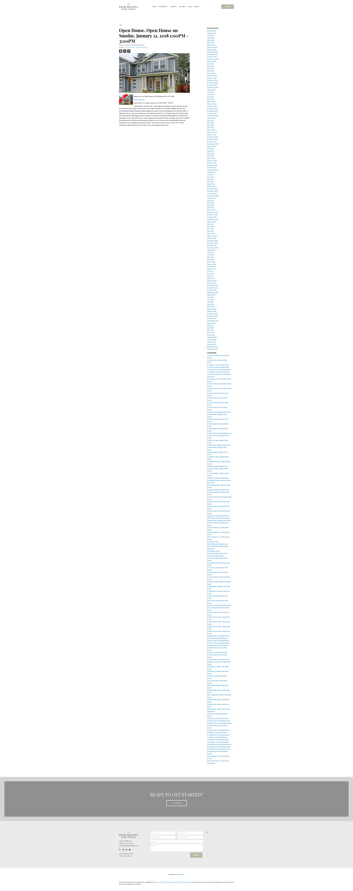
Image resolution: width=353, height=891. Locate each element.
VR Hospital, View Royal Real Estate (219, 747)
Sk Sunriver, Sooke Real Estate (217, 652)
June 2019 (210, 226)
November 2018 (212, 243)
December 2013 (212, 347)
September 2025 (213, 59)
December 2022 (212, 137)
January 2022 (211, 163)
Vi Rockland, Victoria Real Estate (218, 742)
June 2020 (210, 203)
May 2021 (210, 179)
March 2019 (211, 234)
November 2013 (212, 349)
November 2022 (212, 139)
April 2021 (210, 182)
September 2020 (213, 196)
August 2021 (211, 172)
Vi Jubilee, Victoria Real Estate (217, 737)
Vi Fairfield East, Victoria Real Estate (219, 723)
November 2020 (212, 191)
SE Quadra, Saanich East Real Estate (219, 605)
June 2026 (210, 38)
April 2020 (210, 208)
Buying (173, 7)
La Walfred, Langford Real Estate (218, 478)
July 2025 (210, 64)
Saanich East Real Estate (215, 556)
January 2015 (211, 340)
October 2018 (211, 245)
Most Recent (211, 31)
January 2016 (211, 311)
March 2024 (211, 102)
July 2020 (210, 201)
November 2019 (212, 215)
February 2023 (212, 132)
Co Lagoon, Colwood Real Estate (218, 365)
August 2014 (211, 342)
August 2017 (211, 269)
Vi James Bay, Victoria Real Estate (218, 735)
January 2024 (211, 106)
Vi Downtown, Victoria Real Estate (218, 721)
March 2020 (211, 210)
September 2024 (213, 87)
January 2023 (211, 135)
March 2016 (211, 307)
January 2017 (211, 283)
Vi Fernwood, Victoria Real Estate (218, 730)
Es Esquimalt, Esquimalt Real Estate (219, 412)
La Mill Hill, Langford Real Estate (217, 466)
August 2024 (211, 90)
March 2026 (211, 45)
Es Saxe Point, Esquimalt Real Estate (219, 433)
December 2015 (212, 314)
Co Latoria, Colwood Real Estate (218, 367)
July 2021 (210, 175)
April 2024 (210, 99)
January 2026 (211, 50)
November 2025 (212, 54)
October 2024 (212, 85)
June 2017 (210, 274)
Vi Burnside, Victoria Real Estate (217, 718)
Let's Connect (176, 803)
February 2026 (212, 47)
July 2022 (210, 149)
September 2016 (212, 293)
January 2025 (211, 78)
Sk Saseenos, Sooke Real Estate (217, 645)
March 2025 (211, 73)
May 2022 (210, 153)
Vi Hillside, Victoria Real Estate (217, 733)
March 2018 (211, 262)
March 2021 (211, 184)
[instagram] (123, 849)
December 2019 (212, 212)
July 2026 (210, 36)
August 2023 (211, 118)
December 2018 (212, 241)
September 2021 (212, 170)
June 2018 (210, 255)
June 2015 (210, 328)
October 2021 (211, 168)
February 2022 (212, 161)
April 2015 (210, 333)
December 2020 (212, 189)
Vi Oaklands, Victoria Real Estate (218, 740)
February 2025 (212, 76)
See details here (139, 100)
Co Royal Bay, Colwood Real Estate (218, 370)
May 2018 (210, 257)
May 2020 (210, 205)
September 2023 (212, 116)
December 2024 (212, 80)
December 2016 (212, 285)
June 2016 (210, 300)
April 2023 (210, 127)
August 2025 (211, 62)
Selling (182, 7)
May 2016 (210, 302)
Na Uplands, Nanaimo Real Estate (218, 490)
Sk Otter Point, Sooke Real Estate (218, 643)
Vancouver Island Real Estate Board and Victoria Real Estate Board (173, 882)
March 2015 (211, 335)
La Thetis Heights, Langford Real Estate (136, 47)
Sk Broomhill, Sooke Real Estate (217, 638)
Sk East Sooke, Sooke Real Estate (218, 641)
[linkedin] (127, 849)
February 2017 (212, 281)
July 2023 (210, 120)
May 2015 (210, 330)
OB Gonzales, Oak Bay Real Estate (218, 518)
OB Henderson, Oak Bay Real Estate (219, 520)
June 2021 (210, 177)
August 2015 (211, 323)
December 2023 (212, 109)
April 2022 (210, 156)
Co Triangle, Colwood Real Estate (218, 372)
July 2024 (210, 92)
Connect (227, 7)
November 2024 (212, 83)
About (197, 7)
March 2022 (211, 158)
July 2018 (210, 252)
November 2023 (212, 111)
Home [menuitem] (154, 7)
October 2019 (211, 217)
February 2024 (212, 104)
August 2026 (211, 33)
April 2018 (210, 260)
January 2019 (211, 238)
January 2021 (211, 186)
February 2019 (212, 236)
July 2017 (210, 271)
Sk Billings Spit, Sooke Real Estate (218, 636)
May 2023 (210, 125)
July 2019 (210, 224)
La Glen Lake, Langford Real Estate (218, 445)
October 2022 (212, 142)
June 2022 (210, 151)
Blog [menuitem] (190, 7)
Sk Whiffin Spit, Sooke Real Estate (218, 659)
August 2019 (211, 222)
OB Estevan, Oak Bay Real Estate (218, 516)
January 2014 (211, 344)
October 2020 (212, 194)
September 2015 (212, 321)
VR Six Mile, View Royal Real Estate (218, 749)
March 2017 (211, 278)
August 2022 (211, 146)
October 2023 (212, 113)
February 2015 (212, 337)
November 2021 (212, 165)
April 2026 (210, 43)
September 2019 (212, 219)
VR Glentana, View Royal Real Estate (219, 744)
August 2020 (211, 198)
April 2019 (210, 231)
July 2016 (210, 297)
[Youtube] (130, 849)
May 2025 (210, 69)
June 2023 (210, 123)
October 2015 (211, 318)
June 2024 (210, 95)
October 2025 (212, 57)
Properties (163, 7)
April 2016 (210, 304)
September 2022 (212, 144)
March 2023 (211, 130)
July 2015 (210, 325)
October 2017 (211, 267)
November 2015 (212, 316)
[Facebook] (120, 849)
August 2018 (211, 250)
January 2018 (211, 264)
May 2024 (210, 97)
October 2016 (211, 290)
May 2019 (210, 229)
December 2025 (212, 52)
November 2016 (212, 288)
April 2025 (210, 71)
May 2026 (210, 40)
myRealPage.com (180, 874)
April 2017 (210, 276)
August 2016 (211, 295)
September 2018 (212, 248)
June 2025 (210, 66)
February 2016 (212, 309)
